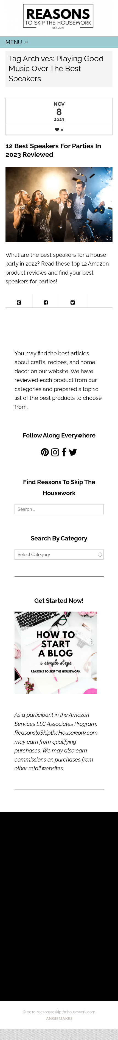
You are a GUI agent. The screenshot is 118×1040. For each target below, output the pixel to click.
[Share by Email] (99, 299)
